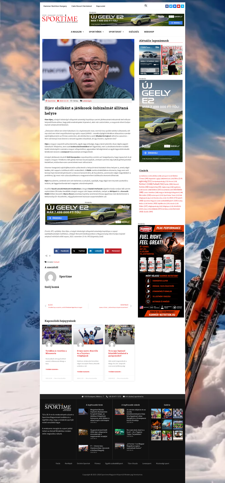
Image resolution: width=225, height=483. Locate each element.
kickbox (156, 190)
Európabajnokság (160, 181)
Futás (58, 463)
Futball (56, 262)
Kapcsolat (100, 6)
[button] (146, 5)
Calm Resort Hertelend (81, 6)
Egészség (134, 31)
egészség (145, 181)
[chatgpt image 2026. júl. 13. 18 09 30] (161, 271)
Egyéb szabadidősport (114, 463)
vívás (147, 209)
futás (168, 184)
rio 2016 (172, 198)
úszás (148, 211)
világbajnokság (155, 206)
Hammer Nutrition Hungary (55, 6)
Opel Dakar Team (171, 195)
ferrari (173, 181)
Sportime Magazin (152, 201)
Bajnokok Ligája (156, 178)
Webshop (149, 31)
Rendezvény (160, 198)
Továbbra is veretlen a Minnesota (56, 352)
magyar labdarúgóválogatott (171, 192)
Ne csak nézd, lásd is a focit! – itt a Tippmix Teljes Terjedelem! (135, 432)
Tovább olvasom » (52, 369)
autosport (166, 176)
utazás (174, 203)
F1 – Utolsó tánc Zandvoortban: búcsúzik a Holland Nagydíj (99, 448)
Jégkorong (167, 187)
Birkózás (169, 178)
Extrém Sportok (83, 463)
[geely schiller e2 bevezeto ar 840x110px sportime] (136, 20)
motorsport (157, 195)
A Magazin (76, 31)
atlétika (156, 176)
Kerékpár (68, 463)
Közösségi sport (162, 463)
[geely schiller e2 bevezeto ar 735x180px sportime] (88, 214)
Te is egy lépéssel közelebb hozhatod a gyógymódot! (118, 353)
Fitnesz (98, 463)
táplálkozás (164, 203)
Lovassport (146, 463)
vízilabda (156, 209)
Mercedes (145, 195)
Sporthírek (95, 31)
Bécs (178, 178)
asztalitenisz (145, 176)
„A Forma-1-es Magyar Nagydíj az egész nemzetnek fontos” (135, 446)
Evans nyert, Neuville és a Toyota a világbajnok (87, 353)
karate (147, 190)
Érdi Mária (166, 209)
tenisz (153, 203)
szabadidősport (169, 200)
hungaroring (155, 187)
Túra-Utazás (133, 463)
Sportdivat (115, 31)
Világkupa (168, 206)
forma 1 (146, 184)
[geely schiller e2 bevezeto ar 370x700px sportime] (161, 121)
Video (143, 206)
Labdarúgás (87, 101)
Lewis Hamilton (151, 192)
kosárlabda (167, 190)
